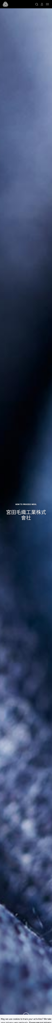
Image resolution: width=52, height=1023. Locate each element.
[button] (36, 4)
